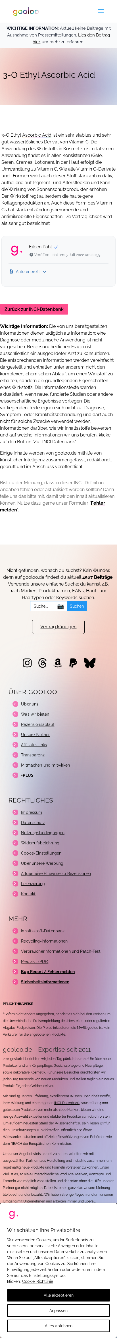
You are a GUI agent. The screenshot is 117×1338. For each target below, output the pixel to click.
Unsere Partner (35, 734)
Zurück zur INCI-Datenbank (34, 309)
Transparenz (33, 755)
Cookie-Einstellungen (41, 853)
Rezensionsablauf (37, 724)
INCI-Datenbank (67, 1103)
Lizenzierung (33, 883)
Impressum (31, 812)
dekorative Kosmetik (29, 1072)
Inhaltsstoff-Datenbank (42, 931)
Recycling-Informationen (44, 941)
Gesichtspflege (66, 1066)
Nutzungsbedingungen (42, 833)
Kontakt (28, 894)
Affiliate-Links (34, 745)
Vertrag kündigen (58, 626)
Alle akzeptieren (59, 1295)
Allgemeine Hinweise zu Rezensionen (56, 873)
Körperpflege (42, 1066)
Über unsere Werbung (42, 863)
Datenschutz (33, 822)
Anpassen (58, 1310)
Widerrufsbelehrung (40, 843)
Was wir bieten (35, 714)
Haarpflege (94, 1066)
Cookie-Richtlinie (37, 1281)
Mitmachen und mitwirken (45, 765)
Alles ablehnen (58, 1326)
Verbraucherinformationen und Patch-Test (60, 951)
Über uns (29, 704)
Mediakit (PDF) (34, 961)
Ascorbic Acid (36, 135)
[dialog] (58, 1270)
